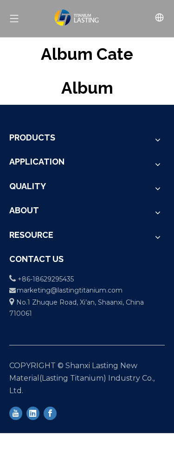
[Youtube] (15, 413)
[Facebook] (50, 413)
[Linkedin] (32, 413)
